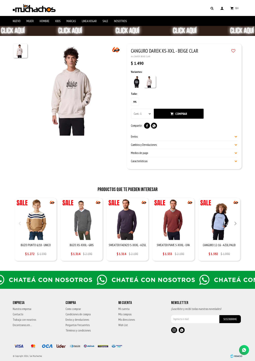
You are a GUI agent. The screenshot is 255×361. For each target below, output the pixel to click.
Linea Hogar (89, 21)
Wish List (123, 325)
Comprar (181, 114)
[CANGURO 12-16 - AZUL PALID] (219, 219)
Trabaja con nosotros (24, 320)
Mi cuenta (123, 309)
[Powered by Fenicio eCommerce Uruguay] (236, 356)
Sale (105, 21)
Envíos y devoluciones (77, 320)
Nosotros (120, 21)
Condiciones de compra (78, 314)
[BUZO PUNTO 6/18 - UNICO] (36, 219)
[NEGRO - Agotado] (137, 82)
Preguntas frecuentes (78, 325)
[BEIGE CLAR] (150, 82)
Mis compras (124, 314)
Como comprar (73, 309)
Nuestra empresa (22, 309)
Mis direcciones (126, 320)
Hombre (44, 21)
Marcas (71, 21)
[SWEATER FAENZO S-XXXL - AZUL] (127, 219)
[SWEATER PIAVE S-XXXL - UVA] (173, 219)
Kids (58, 21)
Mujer (30, 21)
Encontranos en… (22, 325)
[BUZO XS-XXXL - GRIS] (81, 219)
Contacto (18, 314)
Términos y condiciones (78, 330)
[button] (212, 8)
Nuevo (17, 21)
